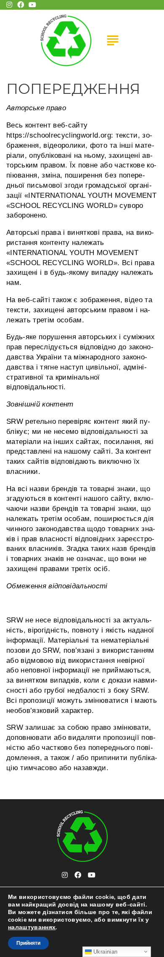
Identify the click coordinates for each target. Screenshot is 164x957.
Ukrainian (104, 952)
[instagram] (65, 875)
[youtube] (91, 875)
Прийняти (28, 943)
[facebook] (77, 875)
